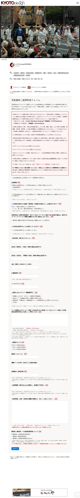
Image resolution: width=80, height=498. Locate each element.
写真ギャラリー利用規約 (43, 164)
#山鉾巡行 (16, 73)
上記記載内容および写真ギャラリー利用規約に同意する (28, 177)
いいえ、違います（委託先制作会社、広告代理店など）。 (28, 208)
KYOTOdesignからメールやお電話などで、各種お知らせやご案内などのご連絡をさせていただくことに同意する (39, 195)
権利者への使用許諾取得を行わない (22, 438)
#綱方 (44, 73)
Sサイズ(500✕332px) (18, 345)
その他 (14, 302)
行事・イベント (26, 79)
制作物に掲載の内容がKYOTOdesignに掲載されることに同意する (31, 220)
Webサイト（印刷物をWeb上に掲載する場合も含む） (27, 298)
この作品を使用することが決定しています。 (25, 230)
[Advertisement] (40, 474)
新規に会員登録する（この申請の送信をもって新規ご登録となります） (32, 185)
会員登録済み (16, 187)
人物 (35, 79)
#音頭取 (28, 75)
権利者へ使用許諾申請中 (19, 436)
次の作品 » (76, 59)
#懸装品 (22, 73)
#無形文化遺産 (29, 73)
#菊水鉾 (50, 73)
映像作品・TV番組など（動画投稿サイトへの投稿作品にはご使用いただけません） (35, 300)
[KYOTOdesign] (13, 4)
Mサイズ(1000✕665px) (19, 347)
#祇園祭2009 (38, 73)
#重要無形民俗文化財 (19, 75)
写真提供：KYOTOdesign (32, 328)
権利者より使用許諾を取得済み (21, 434)
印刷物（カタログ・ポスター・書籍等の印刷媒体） (27, 296)
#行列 (54, 73)
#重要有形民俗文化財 (63, 73)
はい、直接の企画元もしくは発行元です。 (24, 206)
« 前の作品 (4, 59)
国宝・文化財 (17, 79)
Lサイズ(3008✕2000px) (19, 349)
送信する (15, 448)
